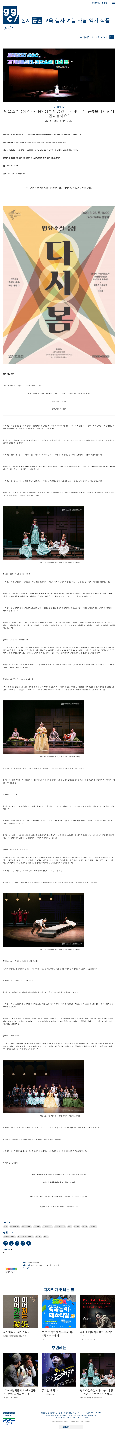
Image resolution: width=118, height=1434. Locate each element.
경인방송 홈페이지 (58, 1196)
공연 (37, 20)
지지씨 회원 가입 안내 (76, 1421)
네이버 (17, 1243)
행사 (60, 20)
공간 (8, 27)
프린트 (23, 1243)
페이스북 (11, 1243)
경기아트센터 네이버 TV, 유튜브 (66, 188)
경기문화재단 (96, 3)
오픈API (87, 1421)
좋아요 (28, 1244)
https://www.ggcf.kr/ (18, 173)
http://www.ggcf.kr (35, 1268)
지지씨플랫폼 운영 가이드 (60, 1421)
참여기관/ (105, 3)
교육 (48, 20)
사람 (82, 20)
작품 (105, 20)
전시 (26, 20)
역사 (93, 20)
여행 (71, 20)
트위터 (5, 1243)
